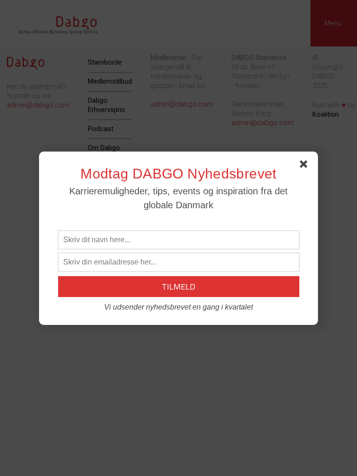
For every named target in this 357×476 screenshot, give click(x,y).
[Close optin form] (305, 166)
